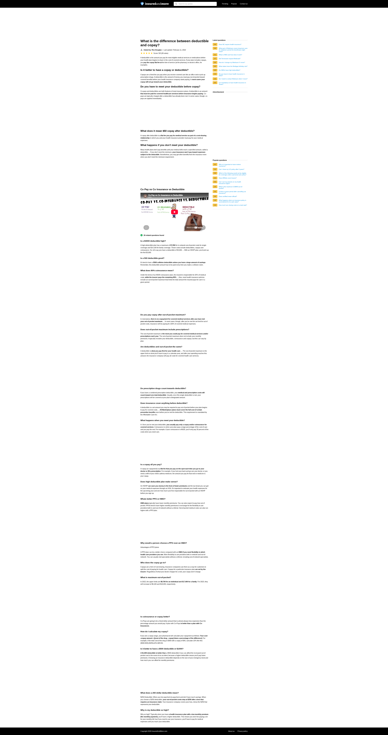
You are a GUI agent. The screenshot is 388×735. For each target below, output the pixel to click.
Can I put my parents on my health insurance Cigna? (230, 182)
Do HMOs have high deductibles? (229, 70)
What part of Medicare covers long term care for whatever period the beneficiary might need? (233, 49)
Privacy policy (243, 731)
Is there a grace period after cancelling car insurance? (232, 192)
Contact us (244, 4)
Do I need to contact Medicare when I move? (233, 79)
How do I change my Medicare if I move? (232, 62)
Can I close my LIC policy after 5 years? (231, 169)
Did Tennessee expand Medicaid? (229, 58)
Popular (234, 4)
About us (231, 731)
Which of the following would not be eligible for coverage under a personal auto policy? (232, 174)
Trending (225, 4)
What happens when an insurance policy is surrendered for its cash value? (232, 201)
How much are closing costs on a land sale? (233, 205)
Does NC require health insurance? (230, 44)
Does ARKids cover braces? (228, 178)
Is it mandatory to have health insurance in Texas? (232, 83)
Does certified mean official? (228, 196)
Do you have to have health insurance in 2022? (232, 74)
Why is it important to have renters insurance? (230, 165)
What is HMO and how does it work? (230, 55)
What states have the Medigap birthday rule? (233, 66)
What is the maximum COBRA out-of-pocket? (231, 187)
